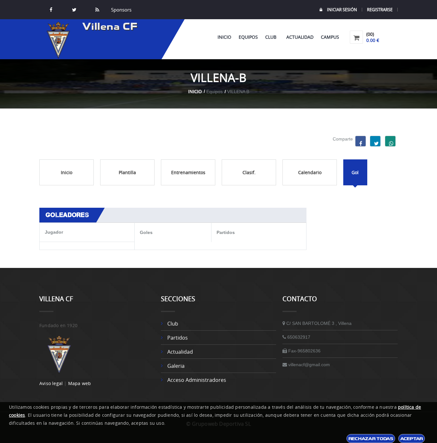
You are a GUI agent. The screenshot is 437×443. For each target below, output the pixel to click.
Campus (330, 37)
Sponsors (120, 9)
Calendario (310, 172)
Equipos (248, 37)
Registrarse (380, 10)
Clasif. (249, 172)
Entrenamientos (188, 172)
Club (272, 37)
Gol (355, 172)
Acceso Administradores (196, 379)
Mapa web (79, 383)
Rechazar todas (370, 438)
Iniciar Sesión (342, 10)
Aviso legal (51, 383)
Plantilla (127, 172)
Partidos (177, 337)
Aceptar (411, 438)
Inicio (224, 37)
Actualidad (300, 37)
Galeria (176, 365)
